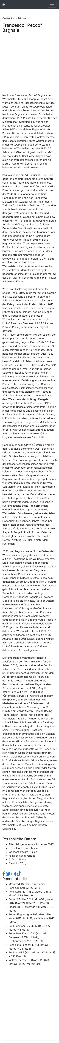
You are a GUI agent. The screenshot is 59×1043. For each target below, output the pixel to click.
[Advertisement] (29, 63)
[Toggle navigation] (52, 4)
